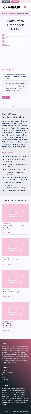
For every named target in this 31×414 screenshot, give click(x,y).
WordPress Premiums (8, 321)
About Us (4, 370)
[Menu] (28, 7)
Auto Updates (6, 1)
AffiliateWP (6, 257)
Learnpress (9, 13)
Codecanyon (6, 223)
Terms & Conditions (7, 372)
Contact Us (5, 379)
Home (3, 13)
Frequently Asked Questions (9, 375)
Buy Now (6, 97)
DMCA (3, 377)
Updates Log (15, 1)
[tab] (15, 106)
